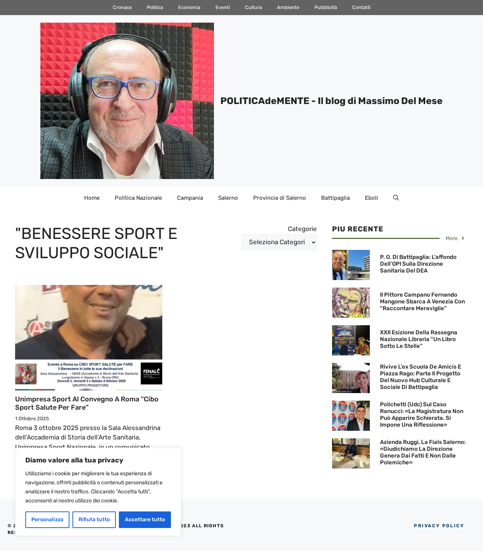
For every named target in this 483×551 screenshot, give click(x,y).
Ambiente (288, 7)
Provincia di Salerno (279, 197)
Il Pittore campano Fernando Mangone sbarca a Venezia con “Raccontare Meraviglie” (422, 301)
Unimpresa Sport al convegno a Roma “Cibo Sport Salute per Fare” (86, 403)
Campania (190, 197)
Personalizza (47, 519)
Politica (155, 7)
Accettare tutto (145, 519)
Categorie (302, 229)
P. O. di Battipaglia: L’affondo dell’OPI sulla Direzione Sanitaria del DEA (418, 264)
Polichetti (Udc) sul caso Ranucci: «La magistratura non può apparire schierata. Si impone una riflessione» (421, 414)
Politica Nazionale (138, 197)
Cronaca (122, 7)
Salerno (228, 197)
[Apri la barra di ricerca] (396, 198)
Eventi (222, 7)
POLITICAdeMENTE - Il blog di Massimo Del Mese (331, 100)
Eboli (371, 197)
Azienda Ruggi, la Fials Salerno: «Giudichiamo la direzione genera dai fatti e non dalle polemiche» (423, 452)
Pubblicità (325, 7)
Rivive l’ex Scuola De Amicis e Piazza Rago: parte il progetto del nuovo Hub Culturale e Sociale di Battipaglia (420, 376)
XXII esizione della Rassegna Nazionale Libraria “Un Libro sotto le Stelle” (418, 339)
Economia (189, 7)
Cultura (253, 7)
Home (92, 197)
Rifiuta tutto (94, 519)
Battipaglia (335, 197)
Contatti (361, 7)
